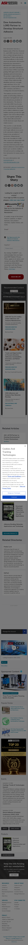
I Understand (14, 497)
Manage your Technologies (14, 493)
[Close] (25, 446)
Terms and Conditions (14, 476)
